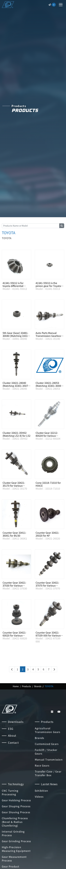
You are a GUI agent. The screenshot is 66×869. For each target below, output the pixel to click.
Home (16, 686)
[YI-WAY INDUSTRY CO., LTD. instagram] (52, 711)
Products (26, 686)
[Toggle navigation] (61, 4)
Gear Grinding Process (16, 841)
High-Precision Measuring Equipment (16, 849)
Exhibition (41, 790)
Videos (39, 796)
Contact (13, 742)
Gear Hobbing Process (16, 800)
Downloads (15, 722)
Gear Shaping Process (16, 806)
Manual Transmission (49, 759)
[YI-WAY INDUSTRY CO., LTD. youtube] (59, 711)
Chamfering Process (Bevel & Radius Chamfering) (15, 821)
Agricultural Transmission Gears (47, 730)
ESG (11, 729)
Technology (16, 784)
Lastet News (49, 784)
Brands (37, 686)
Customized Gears (46, 744)
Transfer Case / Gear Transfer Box (48, 773)
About (12, 735)
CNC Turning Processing (10, 792)
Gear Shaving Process (16, 812)
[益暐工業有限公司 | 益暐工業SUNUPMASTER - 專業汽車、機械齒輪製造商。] (8, 4)
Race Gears (42, 765)
